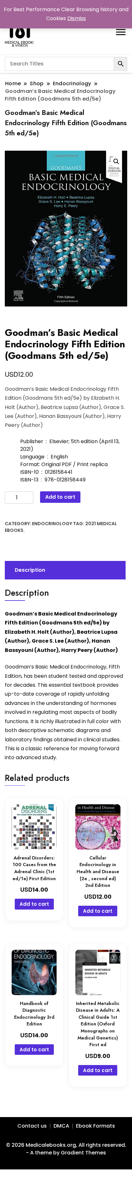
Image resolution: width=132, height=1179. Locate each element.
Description (30, 570)
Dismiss (76, 18)
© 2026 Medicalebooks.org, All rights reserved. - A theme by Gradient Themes (66, 1148)
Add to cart (60, 497)
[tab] (64, 570)
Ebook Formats (95, 1126)
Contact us (32, 1126)
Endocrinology (52, 523)
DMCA (61, 1126)
